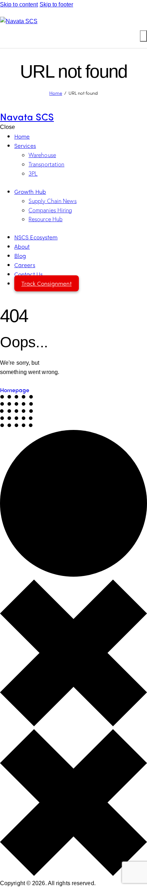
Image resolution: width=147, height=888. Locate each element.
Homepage (14, 390)
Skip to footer (56, 4)
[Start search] (143, 36)
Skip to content (19, 4)
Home (55, 92)
